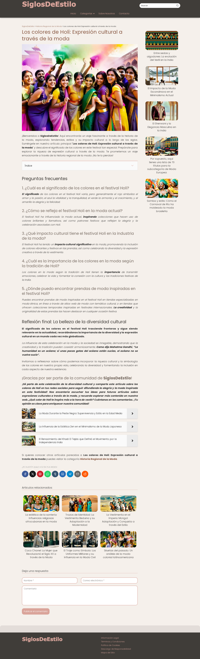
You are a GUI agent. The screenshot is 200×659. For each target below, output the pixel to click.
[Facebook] (25, 474)
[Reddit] (85, 474)
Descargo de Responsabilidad (116, 649)
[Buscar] (177, 5)
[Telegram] (70, 474)
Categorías (86, 13)
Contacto (124, 13)
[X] (32, 474)
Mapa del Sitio (108, 652)
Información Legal (110, 638)
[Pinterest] (40, 474)
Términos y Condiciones (113, 641)
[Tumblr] (55, 474)
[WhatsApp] (47, 474)
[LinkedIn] (62, 474)
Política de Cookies (110, 645)
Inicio (73, 13)
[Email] (77, 474)
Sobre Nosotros (107, 13)
